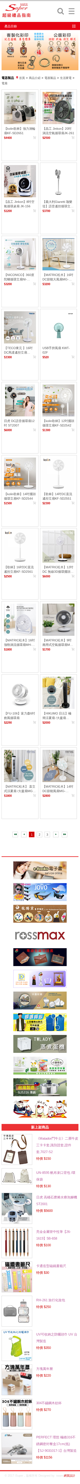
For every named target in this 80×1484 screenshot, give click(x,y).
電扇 (4, 83)
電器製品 (50, 78)
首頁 (22, 78)
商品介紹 (34, 78)
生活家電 (66, 78)
